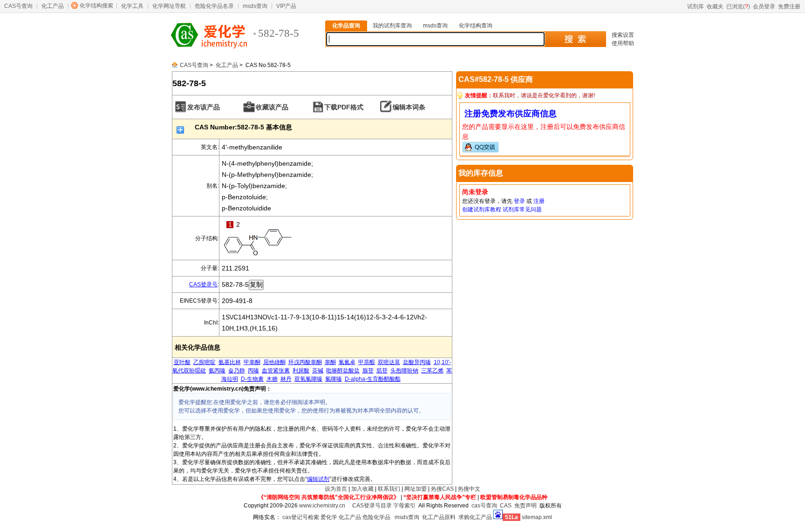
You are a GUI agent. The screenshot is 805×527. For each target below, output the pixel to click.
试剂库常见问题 (522, 209)
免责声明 (525, 505)
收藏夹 (715, 6)
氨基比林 (229, 362)
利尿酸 (301, 370)
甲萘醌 (366, 362)
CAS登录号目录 (372, 505)
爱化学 (329, 517)
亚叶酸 (182, 362)
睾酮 (330, 362)
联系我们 (389, 489)
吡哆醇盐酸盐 (343, 370)
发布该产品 (203, 107)
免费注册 (789, 6)
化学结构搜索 (96, 5)
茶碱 (317, 370)
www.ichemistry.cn (322, 505)
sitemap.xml (537, 517)
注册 (539, 201)
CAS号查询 (18, 6)
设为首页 (336, 489)
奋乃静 (236, 370)
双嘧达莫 (389, 362)
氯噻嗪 (333, 379)
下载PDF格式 (343, 107)
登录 (519, 201)
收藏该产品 (272, 107)
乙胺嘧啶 (204, 362)
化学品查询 (346, 25)
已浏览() (738, 6)
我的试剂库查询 (392, 25)
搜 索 (575, 39)
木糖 (272, 379)
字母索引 (404, 505)
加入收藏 (362, 489)
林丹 (286, 379)
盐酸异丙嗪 (417, 362)
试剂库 (695, 6)
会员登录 (764, 6)
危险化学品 (376, 517)
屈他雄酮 (274, 362)
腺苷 (368, 370)
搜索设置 (623, 35)
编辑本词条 (409, 107)
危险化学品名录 (214, 6)
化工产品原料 (439, 517)
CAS (506, 505)
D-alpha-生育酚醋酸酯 (373, 379)
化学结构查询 (475, 25)
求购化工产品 (475, 517)
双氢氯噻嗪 (308, 379)
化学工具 (132, 6)
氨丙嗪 (217, 370)
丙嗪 (253, 370)
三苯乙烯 (432, 370)
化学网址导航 (169, 6)
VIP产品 (286, 6)
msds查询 (255, 6)
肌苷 (382, 370)
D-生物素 (252, 379)
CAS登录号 (203, 284)
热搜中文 (469, 489)
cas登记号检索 (300, 517)
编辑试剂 (318, 479)
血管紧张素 (276, 370)
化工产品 (52, 6)
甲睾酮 (252, 362)
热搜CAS (442, 489)
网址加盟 (415, 489)
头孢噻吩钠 (404, 370)
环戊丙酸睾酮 (305, 362)
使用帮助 (623, 43)
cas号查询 (484, 505)
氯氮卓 (347, 362)
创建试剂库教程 (481, 209)
